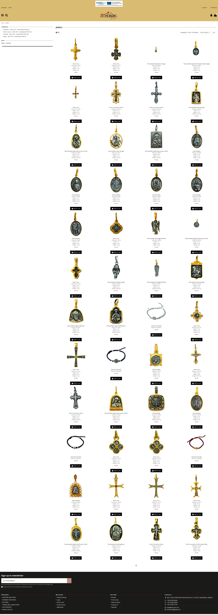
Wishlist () (214, 7)
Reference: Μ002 (116, 284)
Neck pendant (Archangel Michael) (156, 238)
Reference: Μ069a (156, 240)
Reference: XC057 (196, 502)
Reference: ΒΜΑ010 (76, 458)
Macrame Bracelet (156, 326)
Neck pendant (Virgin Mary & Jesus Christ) (75, 151)
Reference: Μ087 (76, 240)
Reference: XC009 (156, 546)
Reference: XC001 (75, 589)
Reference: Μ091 (76, 196)
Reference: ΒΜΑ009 (197, 458)
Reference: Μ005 (156, 153)
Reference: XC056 (75, 284)
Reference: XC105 (156, 458)
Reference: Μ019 (116, 546)
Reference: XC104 (116, 240)
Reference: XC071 (196, 589)
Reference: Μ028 (76, 546)
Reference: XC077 (75, 371)
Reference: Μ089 (156, 196)
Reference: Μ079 (156, 371)
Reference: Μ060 (156, 65)
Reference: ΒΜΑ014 (156, 327)
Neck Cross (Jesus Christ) (116, 107)
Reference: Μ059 (196, 65)
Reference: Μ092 (196, 153)
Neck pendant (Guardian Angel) (116, 282)
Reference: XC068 (75, 65)
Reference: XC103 (196, 327)
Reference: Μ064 (76, 502)
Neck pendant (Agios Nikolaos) (75, 326)
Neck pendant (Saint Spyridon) (116, 544)
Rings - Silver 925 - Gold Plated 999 (14, 36)
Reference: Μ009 (196, 284)
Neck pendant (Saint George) (197, 107)
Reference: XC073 (116, 589)
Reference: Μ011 (116, 153)
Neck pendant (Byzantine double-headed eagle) (197, 64)
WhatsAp (4, 7)
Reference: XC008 (196, 546)
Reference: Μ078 (196, 415)
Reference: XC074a (116, 502)
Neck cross (76, 64)
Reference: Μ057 (156, 284)
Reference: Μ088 (196, 196)
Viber (10, 7)
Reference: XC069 (116, 109)
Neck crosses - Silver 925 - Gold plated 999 (17, 32)
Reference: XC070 (196, 371)
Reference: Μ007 (76, 327)
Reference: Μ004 (156, 415)
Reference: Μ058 (196, 240)
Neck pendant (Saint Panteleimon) (116, 326)
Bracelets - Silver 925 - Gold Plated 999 (16, 29)
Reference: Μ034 (76, 153)
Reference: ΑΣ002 (75, 415)
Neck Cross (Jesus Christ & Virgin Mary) (196, 544)
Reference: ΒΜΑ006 (116, 371)
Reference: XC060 (156, 589)
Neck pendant (196, 151)
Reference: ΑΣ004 (156, 109)
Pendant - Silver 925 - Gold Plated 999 (16, 34)
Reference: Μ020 (116, 415)
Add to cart (76, 77)
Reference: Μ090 (116, 196)
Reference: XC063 (75, 109)
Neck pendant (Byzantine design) (156, 64)
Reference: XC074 (156, 502)
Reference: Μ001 (116, 327)
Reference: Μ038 (196, 109)
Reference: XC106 (116, 458)
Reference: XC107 (116, 65)
